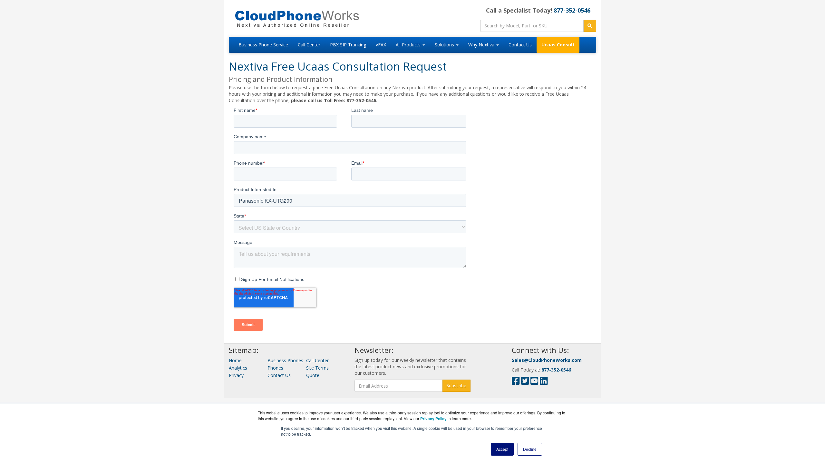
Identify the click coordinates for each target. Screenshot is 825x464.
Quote (312, 375)
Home (235, 360)
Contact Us (520, 45)
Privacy (236, 375)
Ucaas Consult (558, 45)
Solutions (445, 45)
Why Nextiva (482, 45)
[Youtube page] (534, 382)
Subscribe (456, 385)
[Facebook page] (516, 382)
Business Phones (285, 360)
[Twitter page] (525, 382)
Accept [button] (502, 449)
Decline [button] (530, 449)
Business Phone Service (263, 45)
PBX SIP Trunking (348, 45)
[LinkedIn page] (544, 382)
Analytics (238, 368)
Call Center (309, 45)
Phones (275, 368)
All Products (409, 45)
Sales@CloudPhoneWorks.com (547, 360)
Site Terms (317, 368)
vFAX (381, 45)
